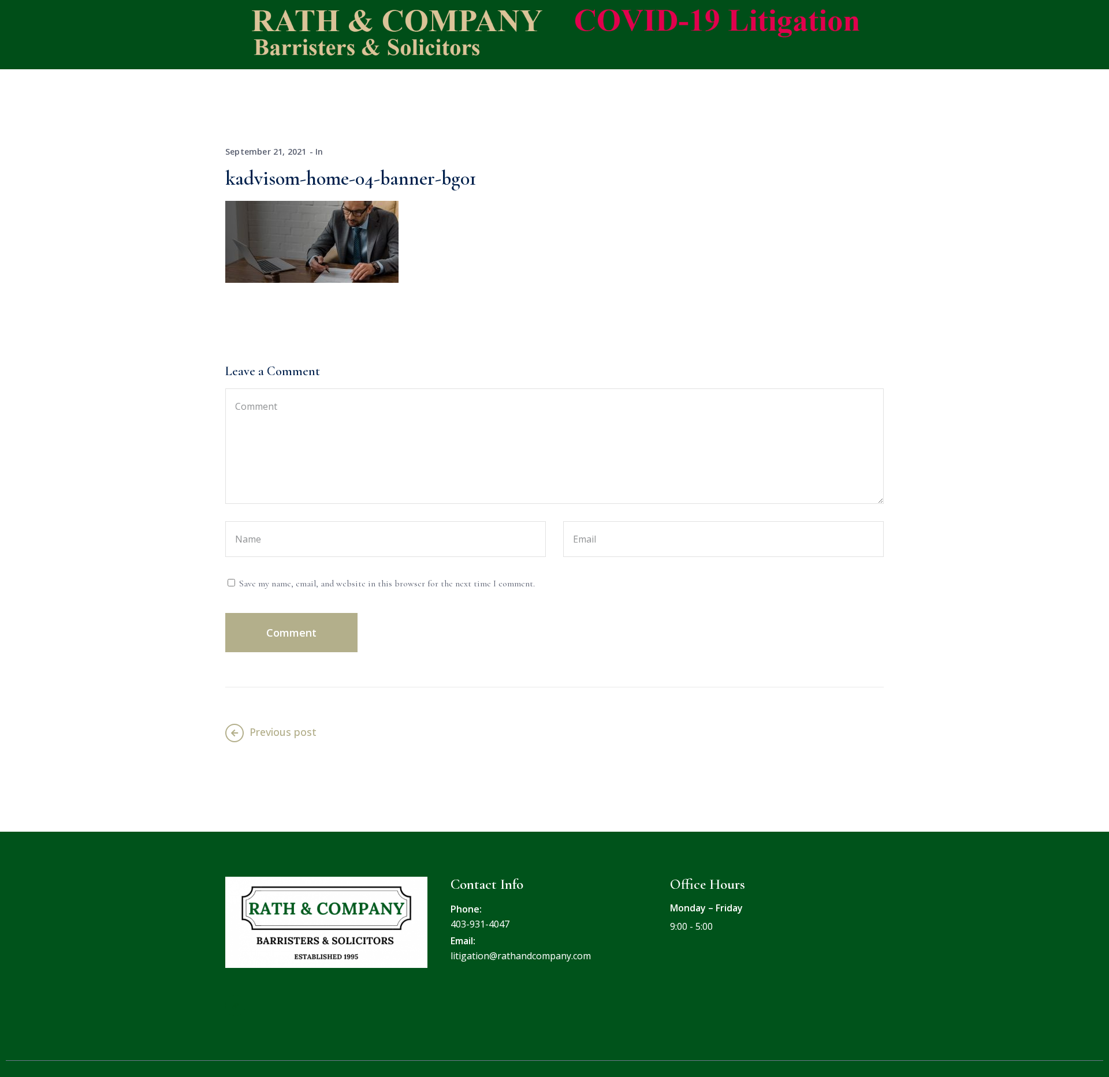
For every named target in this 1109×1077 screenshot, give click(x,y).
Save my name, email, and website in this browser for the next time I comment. (387, 583)
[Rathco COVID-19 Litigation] (545, 33)
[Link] (235, 1005)
